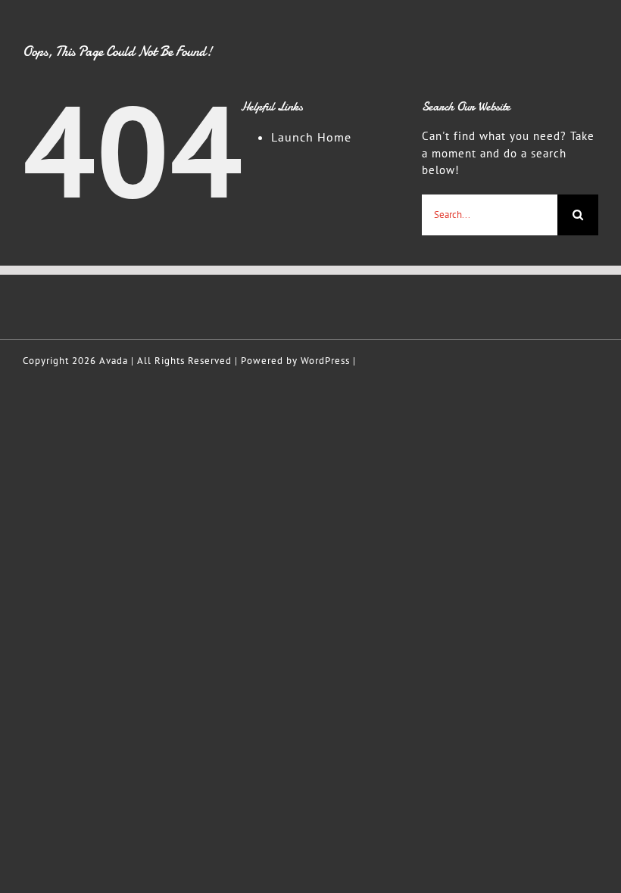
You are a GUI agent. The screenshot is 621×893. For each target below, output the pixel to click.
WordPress (325, 360)
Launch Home (311, 137)
